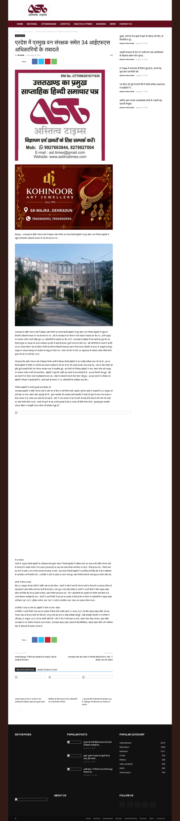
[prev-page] (16, 710)
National (32, 24)
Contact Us (126, 24)
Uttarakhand (48, 24)
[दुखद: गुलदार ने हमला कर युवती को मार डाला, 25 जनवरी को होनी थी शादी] (74, 759)
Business (101, 24)
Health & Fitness (83, 24)
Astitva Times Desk (127, 43)
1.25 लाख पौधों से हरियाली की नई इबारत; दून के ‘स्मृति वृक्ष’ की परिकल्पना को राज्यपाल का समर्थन (97, 702)
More (113, 24)
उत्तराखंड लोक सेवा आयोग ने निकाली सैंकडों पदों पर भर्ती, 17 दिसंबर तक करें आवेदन (90, 658)
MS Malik (20, 55)
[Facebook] (35, 61)
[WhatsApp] (54, 61)
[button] (161, 24)
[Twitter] (41, 61)
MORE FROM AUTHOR (47, 670)
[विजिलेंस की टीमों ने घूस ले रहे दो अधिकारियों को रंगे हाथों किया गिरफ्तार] (64, 686)
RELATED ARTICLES (25, 670)
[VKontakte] (145, 804)
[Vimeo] (137, 804)
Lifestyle (65, 24)
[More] (61, 61)
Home (20, 24)
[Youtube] (153, 804)
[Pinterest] (47, 61)
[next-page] (21, 710)
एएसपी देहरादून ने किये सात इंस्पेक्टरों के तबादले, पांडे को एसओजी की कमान (35, 658)
